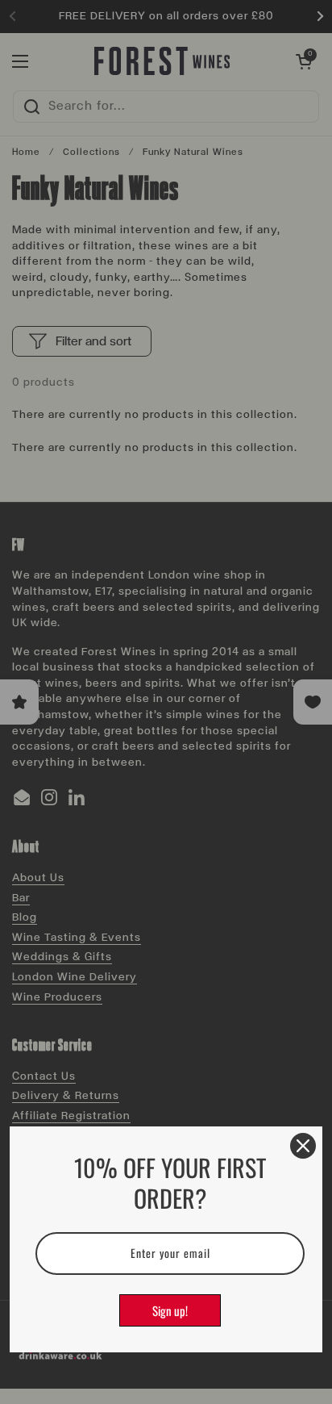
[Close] (303, 1145)
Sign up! (170, 1310)
